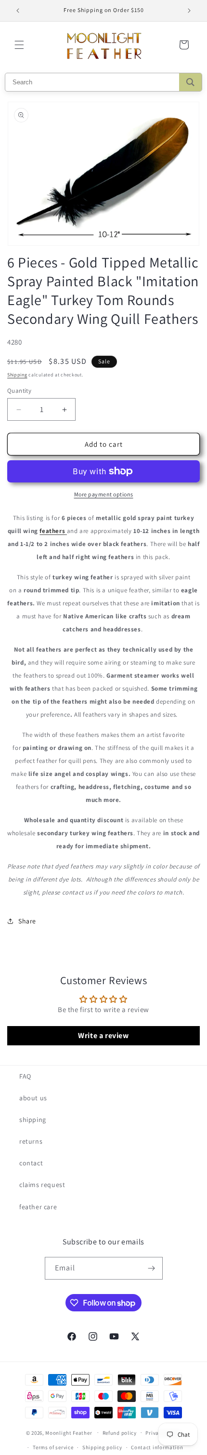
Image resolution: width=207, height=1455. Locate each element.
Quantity (19, 391)
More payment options (103, 494)
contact (31, 1163)
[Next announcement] (189, 10)
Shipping (17, 375)
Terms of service (53, 1447)
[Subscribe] (151, 1268)
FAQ (25, 1076)
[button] (19, 44)
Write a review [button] (103, 1035)
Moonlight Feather (68, 1432)
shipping (32, 1119)
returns (30, 1141)
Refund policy (120, 1432)
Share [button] (27, 921)
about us (33, 1098)
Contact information (157, 1447)
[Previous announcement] (17, 10)
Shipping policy (102, 1447)
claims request (42, 1184)
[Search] (190, 82)
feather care (38, 1206)
